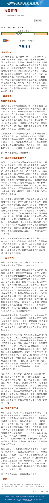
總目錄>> (21, 15)
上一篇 (39, 491)
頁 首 (34, 491)
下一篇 (45, 491)
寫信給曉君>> (11, 15)
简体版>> (31, 41)
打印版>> (23, 41)
